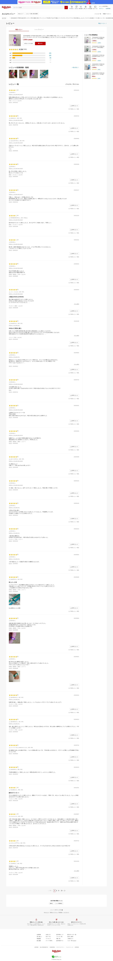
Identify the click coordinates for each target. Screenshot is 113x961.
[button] (76, 7)
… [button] (8, 18)
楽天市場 (4, 18)
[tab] (19, 29)
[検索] (66, 7)
